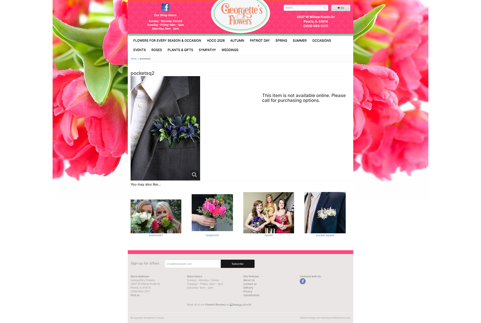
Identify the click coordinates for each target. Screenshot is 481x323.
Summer (300, 40)
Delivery (248, 287)
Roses (156, 50)
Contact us (250, 283)
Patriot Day (260, 40)
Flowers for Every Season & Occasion (167, 40)
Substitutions (251, 295)
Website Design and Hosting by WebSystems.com (325, 317)
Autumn (237, 40)
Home (134, 58)
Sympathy (207, 50)
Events (139, 50)
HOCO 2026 (216, 40)
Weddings (230, 50)
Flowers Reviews (215, 304)
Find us (135, 295)
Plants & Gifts (180, 50)
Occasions (321, 40)
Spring (281, 40)
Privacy (248, 291)
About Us (249, 280)
